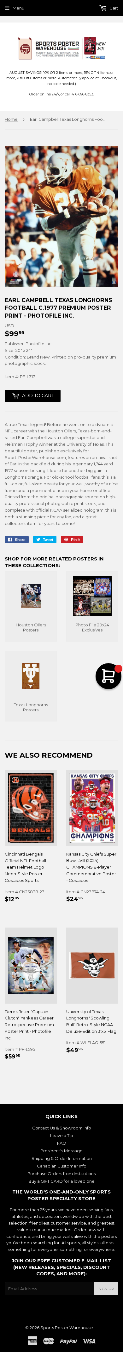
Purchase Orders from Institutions (61, 1173)
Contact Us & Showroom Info (61, 1127)
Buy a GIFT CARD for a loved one (61, 1181)
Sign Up (106, 1288)
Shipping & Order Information (62, 1158)
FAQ (61, 1143)
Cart (113, 7)
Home (11, 119)
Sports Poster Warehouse (66, 1327)
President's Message (61, 1150)
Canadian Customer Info (61, 1165)
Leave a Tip (61, 1135)
